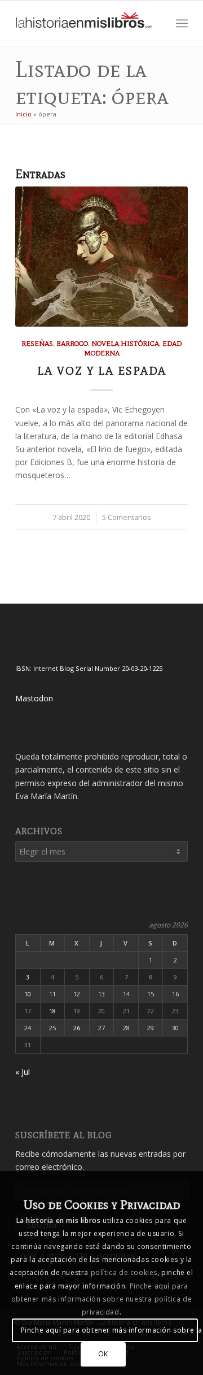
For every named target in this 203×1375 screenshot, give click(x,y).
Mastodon (34, 698)
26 (76, 1027)
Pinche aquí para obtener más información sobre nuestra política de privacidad (101, 1299)
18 (52, 1011)
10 (27, 994)
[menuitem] (157, 23)
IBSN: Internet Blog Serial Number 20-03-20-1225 (88, 668)
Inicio (23, 114)
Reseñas (37, 343)
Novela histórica (125, 343)
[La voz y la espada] (101, 256)
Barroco (72, 343)
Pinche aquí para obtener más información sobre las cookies (109, 1330)
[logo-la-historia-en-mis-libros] (84, 23)
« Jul (22, 1071)
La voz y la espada (101, 371)
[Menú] (182, 23)
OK (103, 1354)
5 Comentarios (126, 517)
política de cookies (124, 1272)
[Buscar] (157, 23)
